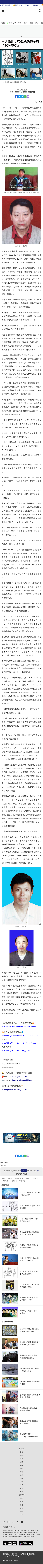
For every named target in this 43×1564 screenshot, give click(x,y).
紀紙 (21, 1498)
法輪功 (35, 1178)
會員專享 (12, 23)
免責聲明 (23, 1554)
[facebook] (8, 1521)
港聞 (31, 23)
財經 (21, 1465)
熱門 (25, 23)
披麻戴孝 (5, 1181)
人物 (21, 1482)
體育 (21, 1501)
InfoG (21, 1468)
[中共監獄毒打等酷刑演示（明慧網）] (21, 64)
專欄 (21, 1472)
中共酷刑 (21, 1181)
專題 (21, 1475)
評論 (21, 1478)
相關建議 (6, 1554)
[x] (17, 1521)
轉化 (28, 1178)
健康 (21, 1488)
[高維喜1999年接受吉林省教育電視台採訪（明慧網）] (21, 179)
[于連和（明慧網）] (21, 948)
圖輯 (21, 1511)
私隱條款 (32, 1554)
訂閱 (37, 1171)
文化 (21, 1491)
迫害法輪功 (19, 1178)
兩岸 (37, 23)
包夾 (13, 1181)
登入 (24, 1171)
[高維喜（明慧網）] (21, 220)
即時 (20, 23)
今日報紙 (21, 1449)
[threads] (13, 1521)
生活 (21, 1485)
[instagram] (3, 1521)
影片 (21, 1452)
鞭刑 (10, 1178)
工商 (21, 1515)
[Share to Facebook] (16, 96)
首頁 (3, 23)
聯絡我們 (14, 1554)
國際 (21, 1462)
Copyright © (7, 1556)
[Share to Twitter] (19, 96)
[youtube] (22, 1521)
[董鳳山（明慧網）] (21, 896)
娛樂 (21, 1508)
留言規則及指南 (3, 1165)
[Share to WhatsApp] (25, 96)
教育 (21, 1505)
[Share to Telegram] (22, 96)
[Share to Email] (28, 96)
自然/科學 (21, 1495)
